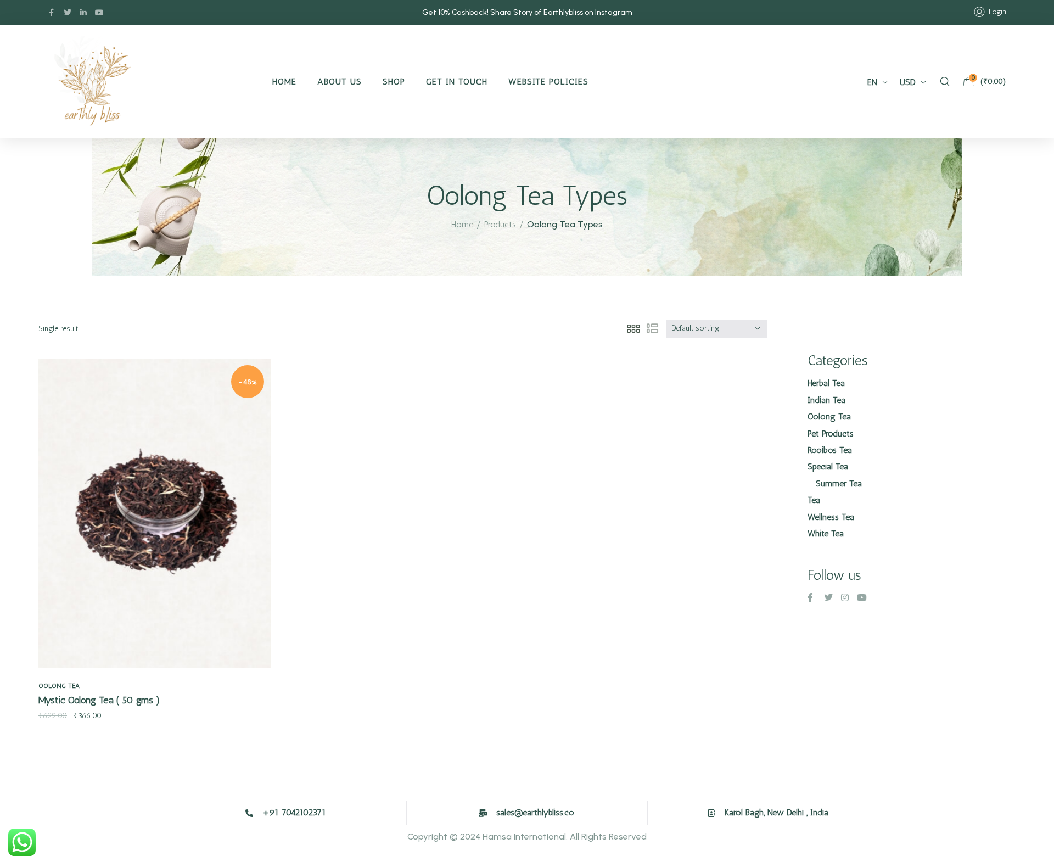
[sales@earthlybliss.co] (483, 813)
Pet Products (831, 433)
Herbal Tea (826, 383)
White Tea (826, 533)
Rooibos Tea (830, 450)
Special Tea (828, 466)
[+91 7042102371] (249, 813)
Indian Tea (826, 400)
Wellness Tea (831, 517)
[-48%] (154, 512)
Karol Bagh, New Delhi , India (776, 812)
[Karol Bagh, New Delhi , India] (711, 813)
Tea (814, 500)
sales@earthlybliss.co (535, 812)
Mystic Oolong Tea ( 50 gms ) (99, 700)
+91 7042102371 (294, 812)
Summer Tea (839, 483)
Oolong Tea (59, 686)
